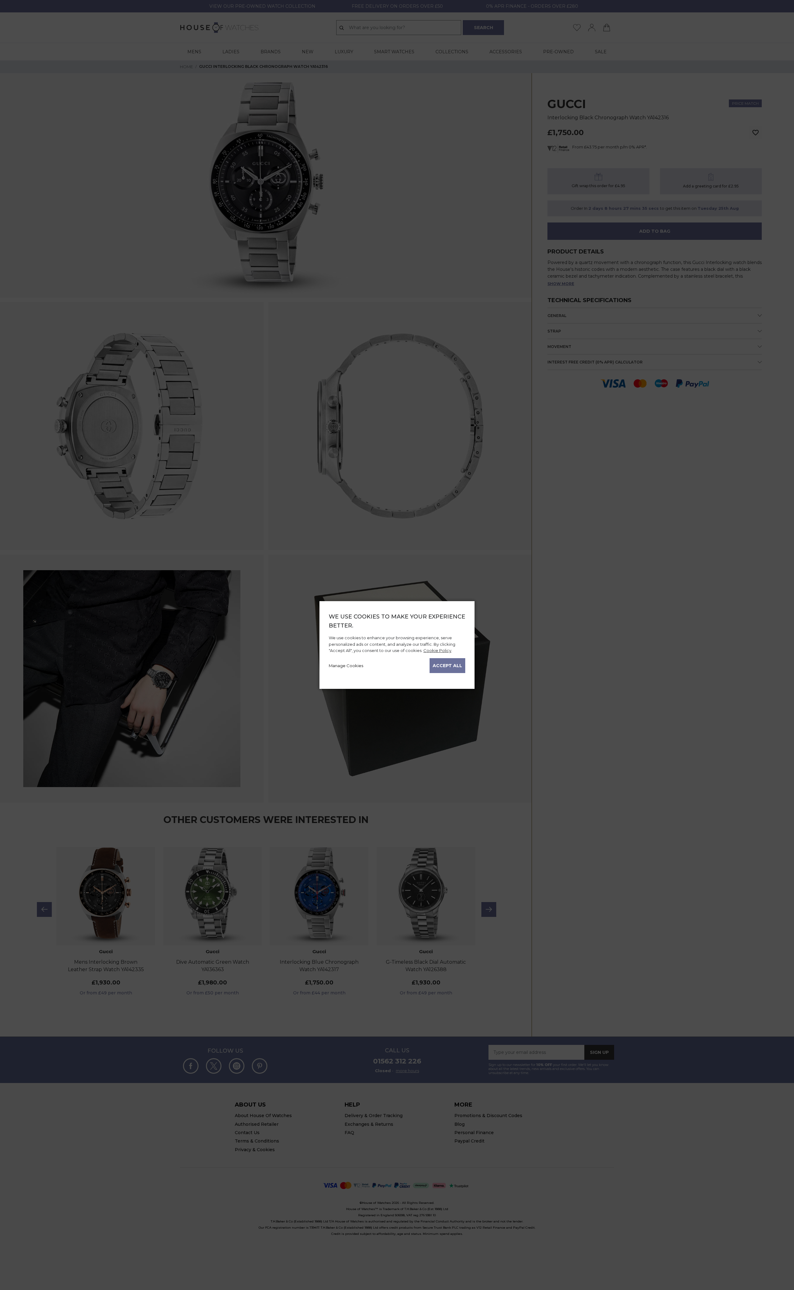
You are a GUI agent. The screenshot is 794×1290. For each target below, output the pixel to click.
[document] (397, 642)
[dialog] (397, 645)
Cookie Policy (437, 650)
